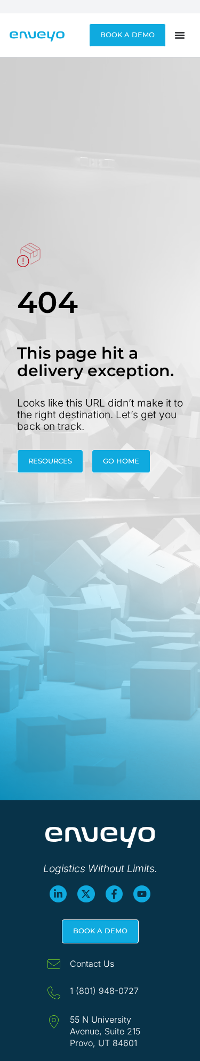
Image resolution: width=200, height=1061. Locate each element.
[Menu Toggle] (179, 35)
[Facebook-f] (114, 893)
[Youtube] (141, 893)
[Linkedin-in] (58, 893)
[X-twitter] (85, 893)
